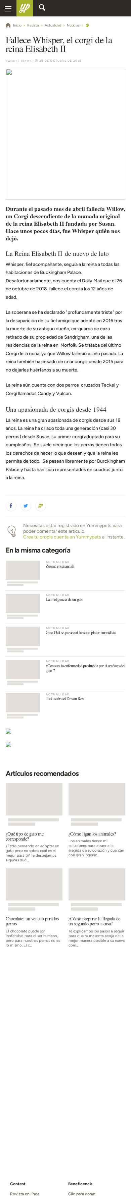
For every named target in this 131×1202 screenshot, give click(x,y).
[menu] (8, 8)
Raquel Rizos (19, 61)
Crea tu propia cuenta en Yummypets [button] (62, 537)
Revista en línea (24, 1193)
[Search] (42, 8)
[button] (11, 506)
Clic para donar (81, 1193)
